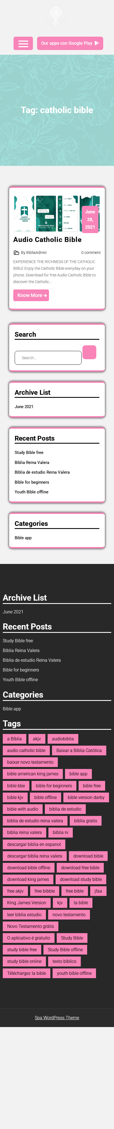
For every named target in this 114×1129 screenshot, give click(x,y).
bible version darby (86, 797)
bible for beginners (54, 785)
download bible (88, 856)
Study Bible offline (65, 949)
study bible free (22, 949)
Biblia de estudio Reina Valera (42, 472)
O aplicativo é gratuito (28, 938)
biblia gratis (85, 820)
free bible (75, 891)
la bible (81, 902)
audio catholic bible (26, 750)
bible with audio (22, 809)
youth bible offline (74, 973)
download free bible (80, 867)
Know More (30, 295)
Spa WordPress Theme (57, 1017)
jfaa (98, 891)
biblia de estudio (65, 809)
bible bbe (16, 785)
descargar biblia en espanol (34, 844)
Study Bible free (29, 452)
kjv (60, 902)
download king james (28, 879)
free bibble (45, 891)
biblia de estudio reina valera (35, 820)
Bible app (23, 537)
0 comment (91, 252)
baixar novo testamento (30, 762)
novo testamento (69, 914)
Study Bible (72, 938)
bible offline (45, 797)
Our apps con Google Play (66, 43)
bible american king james (32, 773)
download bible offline (28, 867)
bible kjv (15, 797)
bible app (78, 773)
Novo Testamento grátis (30, 926)
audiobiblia (63, 738)
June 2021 (24, 406)
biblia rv (60, 832)
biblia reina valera (24, 832)
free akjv (15, 891)
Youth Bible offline (31, 491)
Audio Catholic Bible (47, 240)
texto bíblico (64, 961)
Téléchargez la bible (26, 973)
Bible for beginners (32, 482)
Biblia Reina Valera (32, 462)
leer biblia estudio (24, 914)
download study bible (81, 879)
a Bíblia (14, 738)
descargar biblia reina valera (34, 856)
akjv (37, 738)
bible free (92, 785)
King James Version (26, 902)
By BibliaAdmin (34, 252)
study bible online (24, 961)
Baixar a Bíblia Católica (79, 750)
